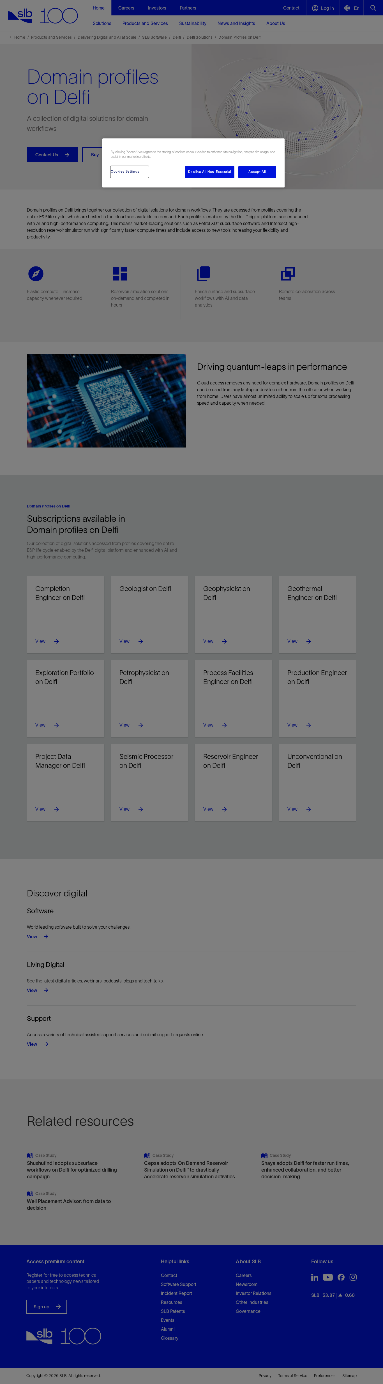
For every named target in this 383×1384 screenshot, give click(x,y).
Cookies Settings (125, 171)
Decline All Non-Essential (209, 171)
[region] (193, 162)
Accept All (257, 171)
